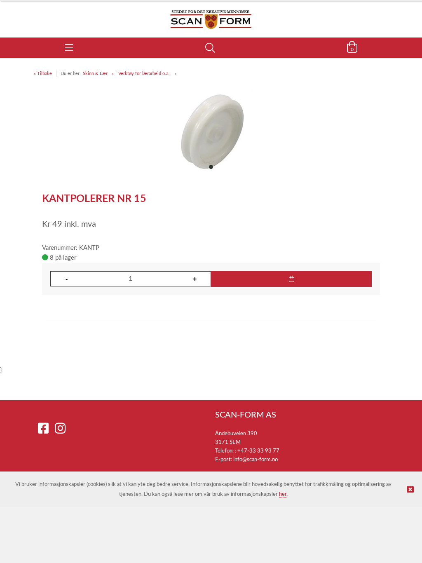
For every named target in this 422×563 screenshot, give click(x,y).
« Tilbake (43, 73)
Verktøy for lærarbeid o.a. (144, 73)
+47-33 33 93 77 (258, 451)
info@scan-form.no (255, 459)
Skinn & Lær (95, 73)
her (282, 494)
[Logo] (211, 15)
